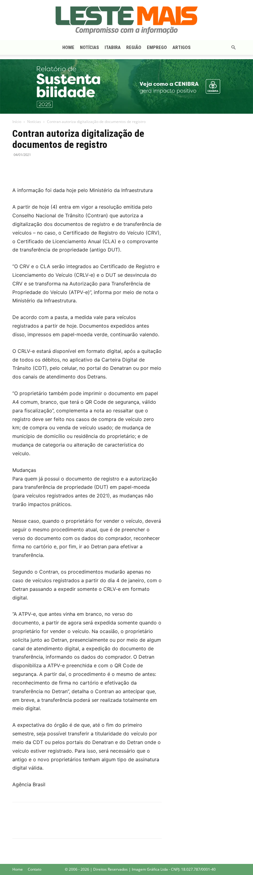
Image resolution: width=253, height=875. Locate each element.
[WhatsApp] (47, 168)
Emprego (157, 47)
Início (16, 121)
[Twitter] (33, 168)
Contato (34, 869)
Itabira (113, 47)
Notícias (89, 47)
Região (133, 47)
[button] (233, 48)
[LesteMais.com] (126, 20)
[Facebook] (18, 168)
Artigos (181, 47)
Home (68, 47)
